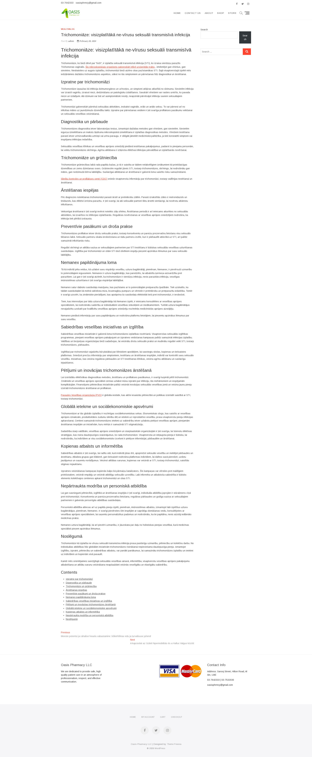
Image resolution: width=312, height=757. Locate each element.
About (209, 13)
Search (204, 29)
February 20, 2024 (87, 41)
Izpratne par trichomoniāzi (79, 579)
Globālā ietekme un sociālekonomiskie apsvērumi (91, 608)
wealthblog (67, 29)
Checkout (176, 717)
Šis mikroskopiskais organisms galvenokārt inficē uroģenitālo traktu (120, 67)
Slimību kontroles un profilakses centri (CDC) (84, 179)
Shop (220, 13)
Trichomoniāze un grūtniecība (81, 586)
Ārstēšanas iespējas (76, 590)
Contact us (193, 13)
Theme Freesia (174, 744)
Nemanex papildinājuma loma (81, 597)
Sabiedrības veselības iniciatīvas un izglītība (89, 601)
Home (177, 13)
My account (148, 717)
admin (71, 41)
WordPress (160, 748)
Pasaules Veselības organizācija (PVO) (81, 395)
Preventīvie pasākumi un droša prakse (85, 593)
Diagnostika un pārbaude (79, 582)
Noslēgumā (72, 619)
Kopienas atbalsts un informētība (83, 612)
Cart (162, 717)
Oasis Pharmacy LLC (141, 744)
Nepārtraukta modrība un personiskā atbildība (89, 615)
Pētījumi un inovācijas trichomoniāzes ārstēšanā (91, 604)
